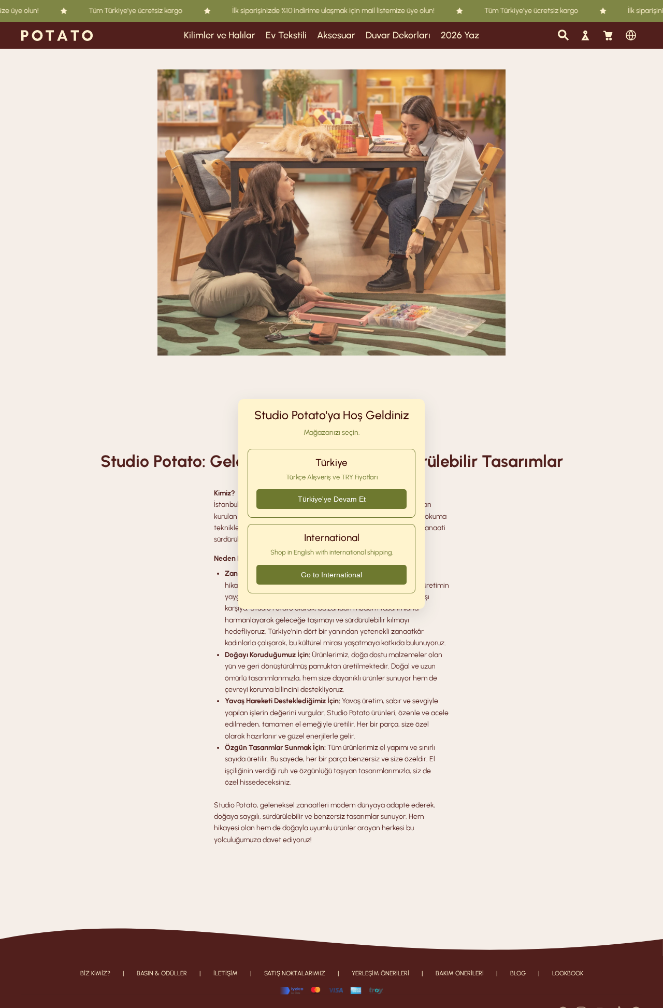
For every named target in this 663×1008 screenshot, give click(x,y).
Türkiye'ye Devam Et (332, 499)
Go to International (331, 575)
